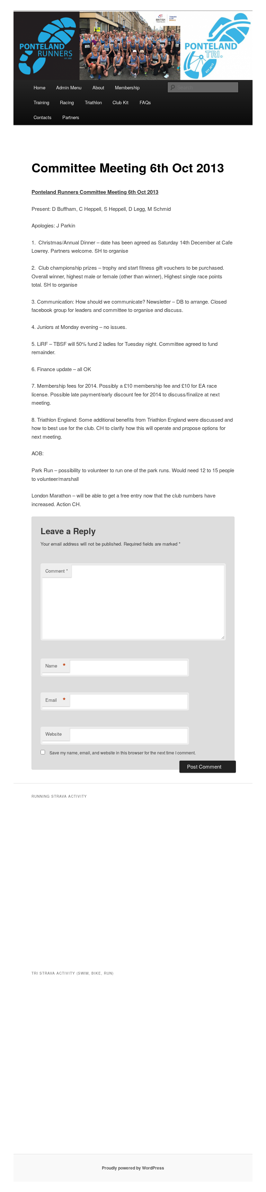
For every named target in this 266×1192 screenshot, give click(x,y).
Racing (67, 102)
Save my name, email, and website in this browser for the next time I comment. (123, 752)
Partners (70, 117)
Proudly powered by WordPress (133, 1168)
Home (39, 87)
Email (55, 700)
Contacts (43, 117)
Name (55, 665)
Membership (127, 87)
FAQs (145, 102)
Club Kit (120, 102)
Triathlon (93, 102)
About (98, 87)
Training (41, 102)
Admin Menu (68, 87)
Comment (56, 570)
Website (53, 734)
